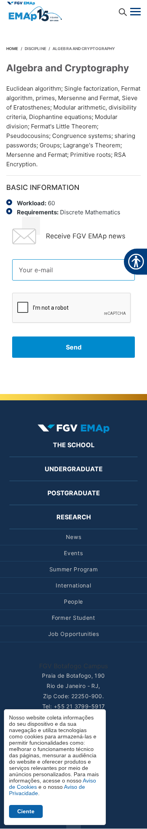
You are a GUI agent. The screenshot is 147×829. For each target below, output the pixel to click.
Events (73, 553)
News (74, 536)
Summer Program (73, 569)
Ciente (25, 811)
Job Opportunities (73, 633)
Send (74, 347)
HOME (12, 48)
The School (73, 445)
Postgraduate (73, 493)
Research (73, 517)
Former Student (73, 617)
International (73, 585)
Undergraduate (74, 469)
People (73, 601)
